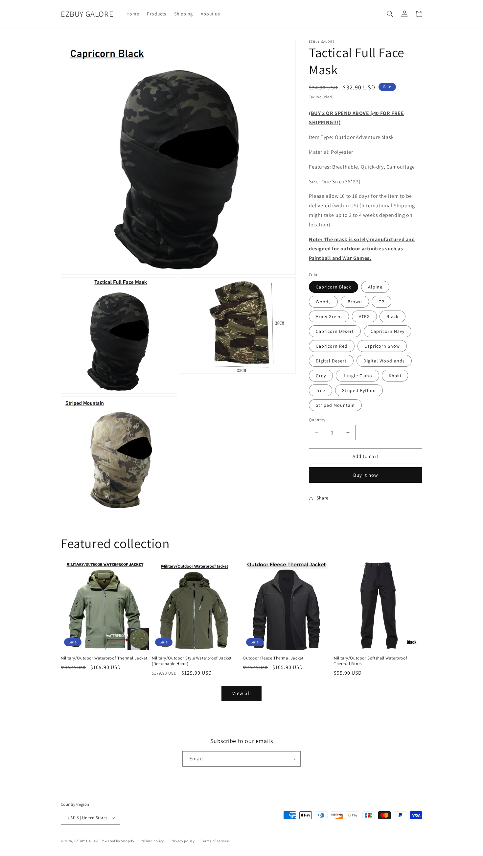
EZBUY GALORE (87, 841)
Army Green (329, 316)
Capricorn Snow (382, 346)
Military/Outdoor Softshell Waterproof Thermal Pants (370, 661)
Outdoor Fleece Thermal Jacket (273, 658)
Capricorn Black (333, 286)
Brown (355, 301)
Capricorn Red (332, 346)
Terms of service (215, 841)
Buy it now (365, 475)
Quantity (317, 419)
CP (381, 301)
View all (241, 693)
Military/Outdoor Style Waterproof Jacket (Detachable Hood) (192, 661)
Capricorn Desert (335, 331)
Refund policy (152, 841)
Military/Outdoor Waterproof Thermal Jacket (104, 658)
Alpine (375, 286)
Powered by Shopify (117, 841)
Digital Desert (331, 360)
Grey (321, 375)
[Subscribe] (293, 759)
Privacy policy (183, 841)
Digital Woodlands (384, 360)
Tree (320, 390)
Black (392, 316)
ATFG (364, 316)
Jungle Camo (357, 375)
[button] (390, 14)
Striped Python (359, 390)
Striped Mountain (335, 405)
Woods (323, 301)
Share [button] (322, 498)
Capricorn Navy (387, 331)
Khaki (395, 375)
